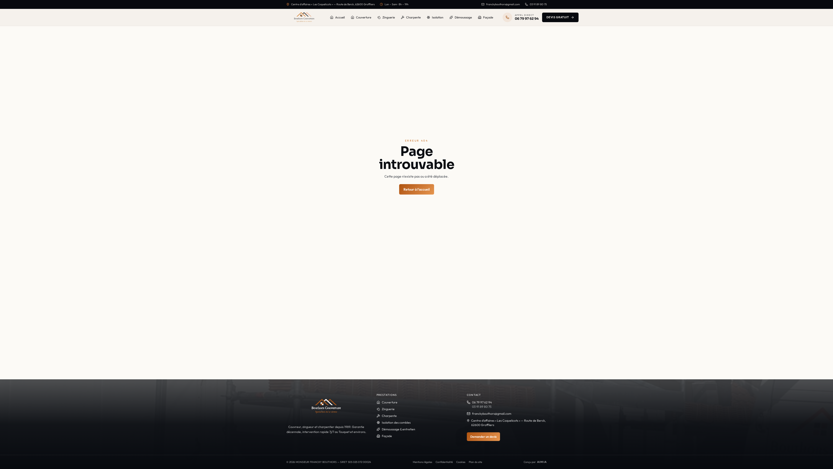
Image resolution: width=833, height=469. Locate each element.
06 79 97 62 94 (482, 402)
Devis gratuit (557, 17)
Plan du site (475, 462)
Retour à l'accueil (416, 189)
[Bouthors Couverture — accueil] (304, 17)
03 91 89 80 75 (538, 4)
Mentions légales (422, 462)
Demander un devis (483, 437)
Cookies (460, 462)
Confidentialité (444, 462)
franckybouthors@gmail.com (503, 4)
